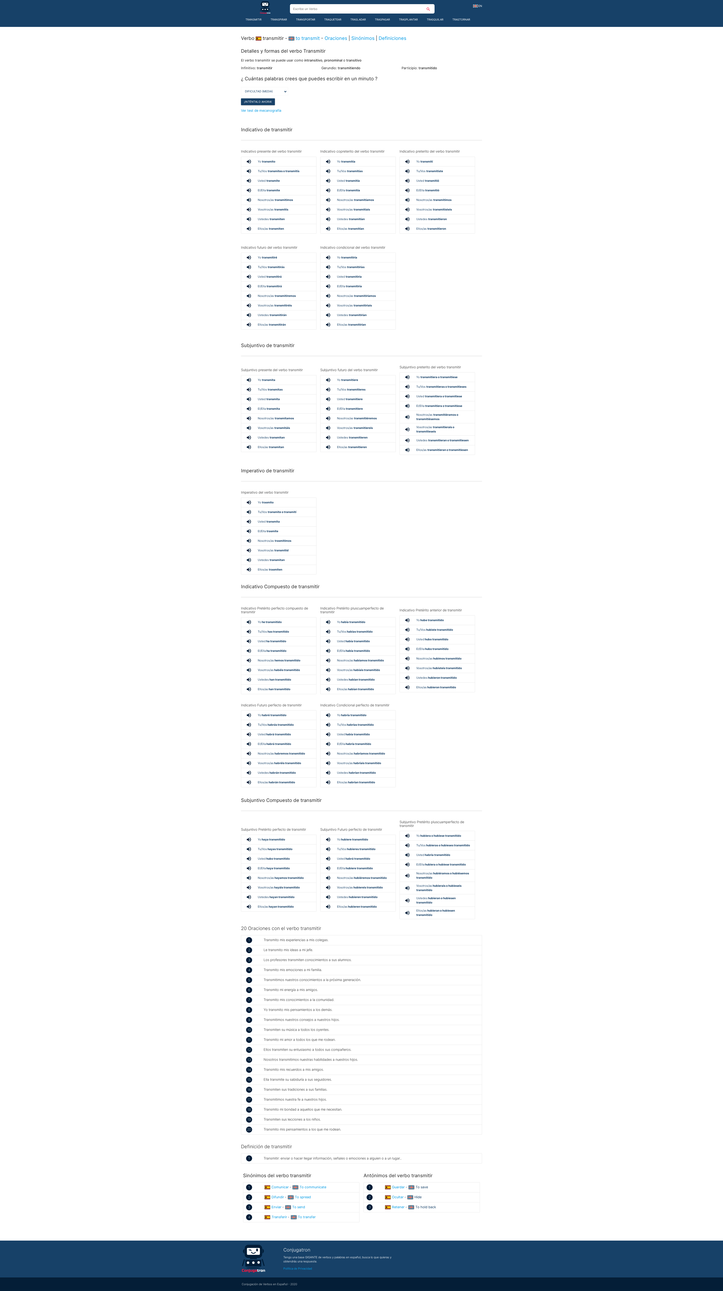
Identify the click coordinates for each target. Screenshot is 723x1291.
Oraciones (336, 38)
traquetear (332, 19)
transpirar (279, 19)
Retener (398, 1207)
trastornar (461, 19)
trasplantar (408, 19)
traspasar (382, 19)
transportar (305, 19)
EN (480, 6)
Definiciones (392, 38)
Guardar (398, 1187)
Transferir (279, 1217)
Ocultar (398, 1197)
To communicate (313, 1187)
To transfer (307, 1217)
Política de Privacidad (297, 1268)
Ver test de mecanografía (261, 110)
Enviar (276, 1207)
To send (298, 1207)
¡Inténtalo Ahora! (258, 101)
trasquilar (435, 19)
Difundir (278, 1197)
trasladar (358, 19)
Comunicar (280, 1187)
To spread (303, 1197)
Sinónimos (362, 38)
